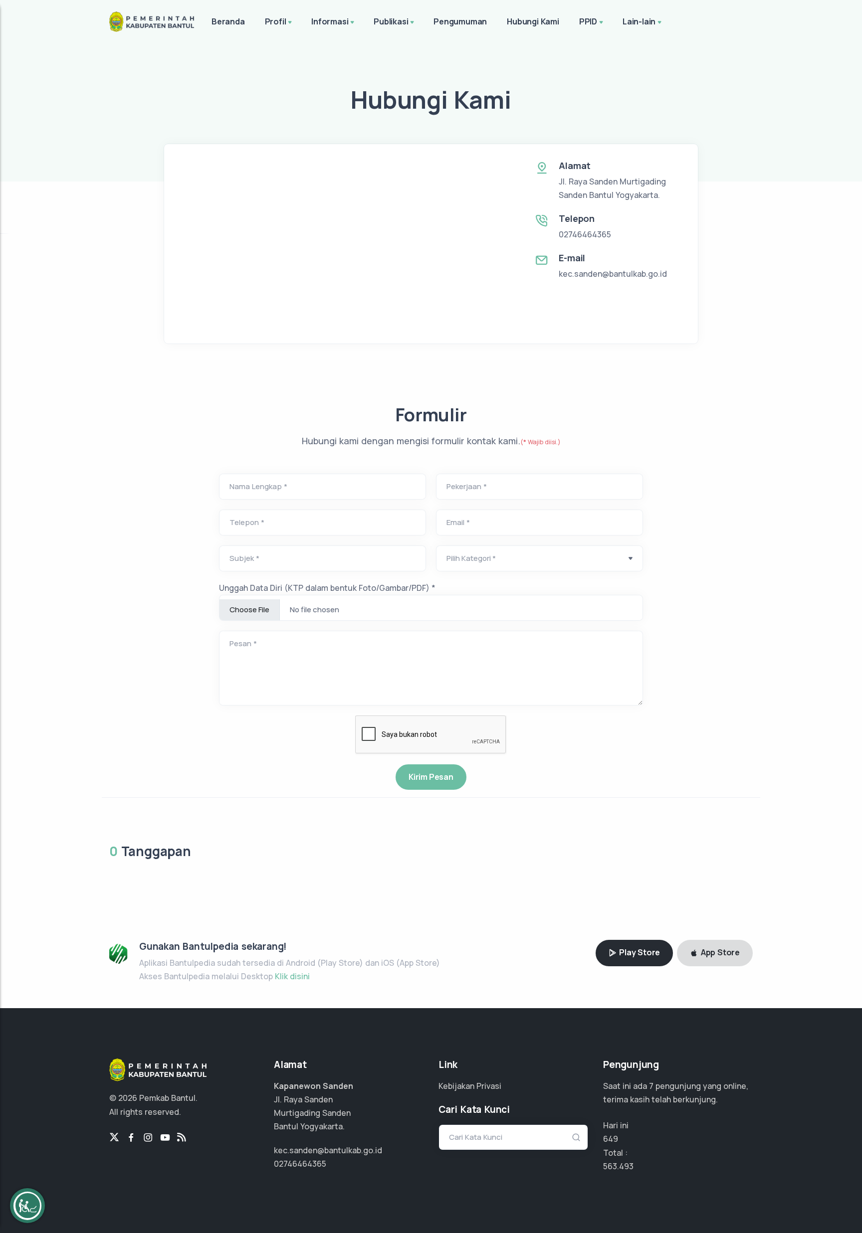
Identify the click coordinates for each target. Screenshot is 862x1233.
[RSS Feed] (181, 1138)
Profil (275, 21)
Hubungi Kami (533, 21)
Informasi (329, 21)
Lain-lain (639, 21)
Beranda (228, 21)
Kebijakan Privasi (469, 1085)
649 (610, 1138)
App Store (719, 952)
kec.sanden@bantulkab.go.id (613, 273)
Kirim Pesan (431, 776)
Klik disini (292, 976)
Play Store (638, 952)
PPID (588, 21)
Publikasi (391, 21)
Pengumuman (460, 21)
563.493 (618, 1166)
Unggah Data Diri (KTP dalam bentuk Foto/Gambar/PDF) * (327, 587)
